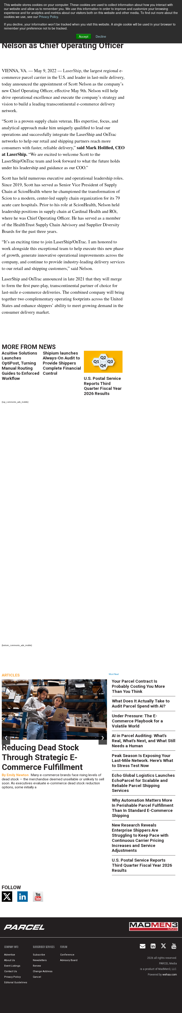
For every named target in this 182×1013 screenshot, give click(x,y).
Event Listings (12, 965)
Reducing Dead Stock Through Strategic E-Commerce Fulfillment (42, 757)
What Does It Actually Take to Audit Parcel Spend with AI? (141, 703)
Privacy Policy (48, 16)
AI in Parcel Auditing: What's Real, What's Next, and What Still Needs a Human (143, 740)
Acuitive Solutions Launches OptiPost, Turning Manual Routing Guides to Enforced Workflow (20, 366)
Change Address (42, 971)
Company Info (11, 947)
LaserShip (72, 70)
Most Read (114, 674)
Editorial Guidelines (15, 982)
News (47, 347)
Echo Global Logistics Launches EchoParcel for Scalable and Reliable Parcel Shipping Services (143, 783)
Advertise (9, 954)
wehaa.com (169, 974)
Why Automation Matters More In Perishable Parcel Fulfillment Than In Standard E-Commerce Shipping (142, 808)
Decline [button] (101, 36)
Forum (63, 947)
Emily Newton (18, 775)
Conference (67, 954)
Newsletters (40, 960)
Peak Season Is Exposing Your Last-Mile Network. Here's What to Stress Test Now (142, 760)
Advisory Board (68, 960)
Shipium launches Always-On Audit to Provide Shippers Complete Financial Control (62, 363)
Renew (37, 965)
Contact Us (10, 971)
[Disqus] (63, 465)
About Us (9, 960)
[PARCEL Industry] (25, 927)
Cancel (37, 976)
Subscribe (39, 954)
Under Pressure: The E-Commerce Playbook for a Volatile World (137, 721)
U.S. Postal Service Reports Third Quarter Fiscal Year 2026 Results (103, 386)
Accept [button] (83, 36)
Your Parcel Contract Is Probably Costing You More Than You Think (138, 686)
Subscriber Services (43, 947)
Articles (11, 675)
